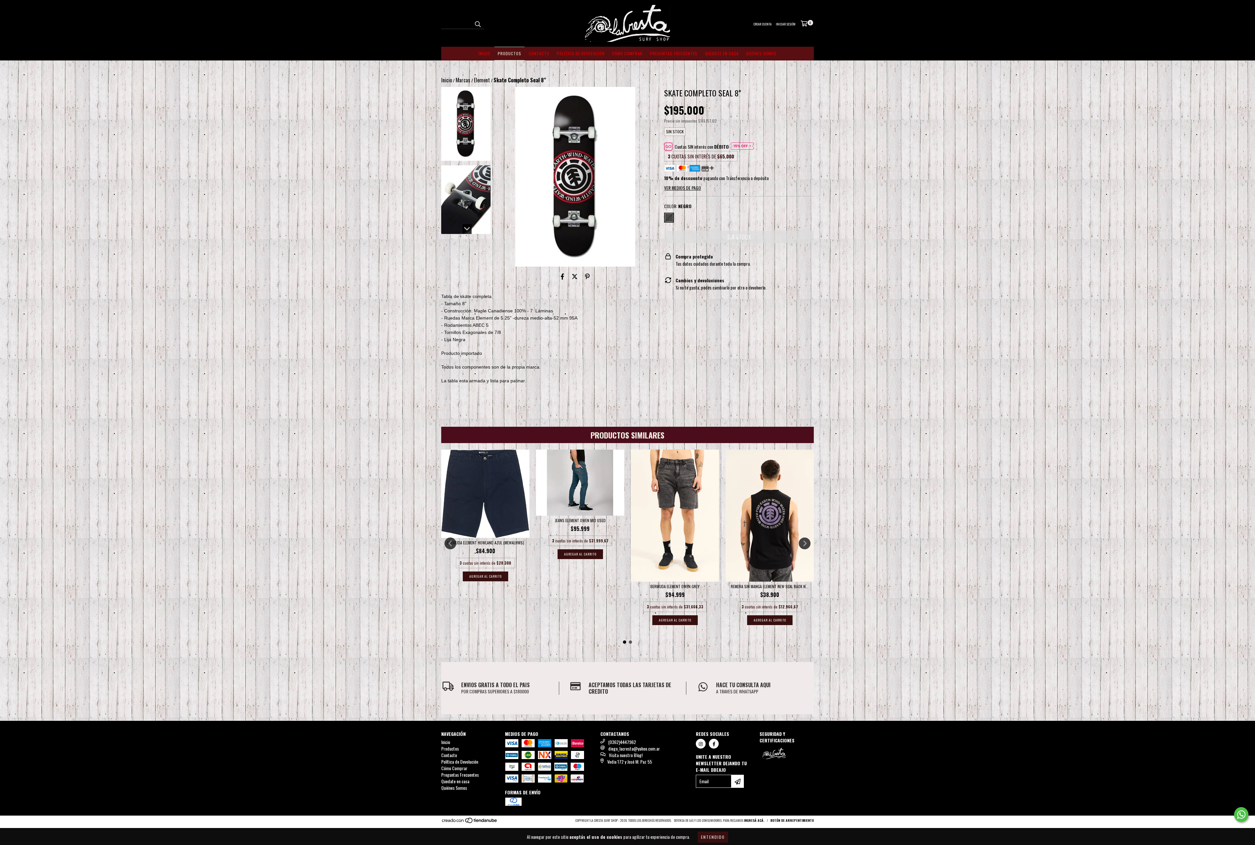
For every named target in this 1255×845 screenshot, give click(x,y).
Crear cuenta (762, 24)
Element (482, 80)
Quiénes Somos (761, 53)
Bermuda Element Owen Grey (674, 586)
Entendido (713, 837)
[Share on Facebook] (562, 276)
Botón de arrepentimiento (792, 820)
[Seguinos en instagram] (701, 744)
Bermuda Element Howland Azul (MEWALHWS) (485, 542)
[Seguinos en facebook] (714, 744)
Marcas (463, 80)
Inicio (484, 53)
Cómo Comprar (627, 53)
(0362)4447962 (622, 741)
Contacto (539, 53)
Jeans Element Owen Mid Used (580, 520)
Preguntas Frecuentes (673, 53)
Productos (509, 53)
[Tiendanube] (469, 822)
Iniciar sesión (785, 24)
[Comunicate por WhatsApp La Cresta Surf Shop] (1241, 814)
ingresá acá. (754, 820)
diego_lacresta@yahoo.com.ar (634, 748)
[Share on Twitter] (575, 276)
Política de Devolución (581, 53)
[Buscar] (477, 23)
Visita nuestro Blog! (626, 755)
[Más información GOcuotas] (742, 146)
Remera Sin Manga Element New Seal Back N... (770, 586)
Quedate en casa (722, 53)
